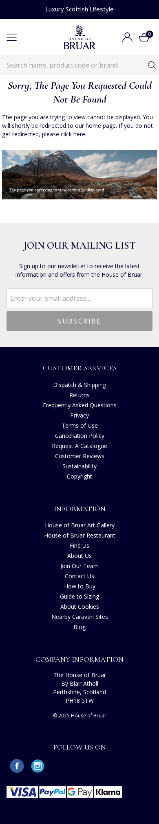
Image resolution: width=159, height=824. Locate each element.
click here (73, 134)
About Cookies (79, 606)
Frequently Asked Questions (80, 405)
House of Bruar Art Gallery (80, 525)
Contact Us (79, 576)
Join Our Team (79, 566)
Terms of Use (80, 425)
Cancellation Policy (79, 435)
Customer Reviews (79, 456)
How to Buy (79, 586)
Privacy (79, 415)
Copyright (79, 476)
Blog (79, 627)
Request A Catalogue (79, 446)
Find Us (79, 545)
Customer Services (80, 367)
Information (80, 508)
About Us (79, 556)
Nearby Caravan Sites (79, 617)
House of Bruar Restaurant (79, 535)
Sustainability (79, 466)
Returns (79, 395)
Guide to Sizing (79, 596)
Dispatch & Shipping (79, 385)
